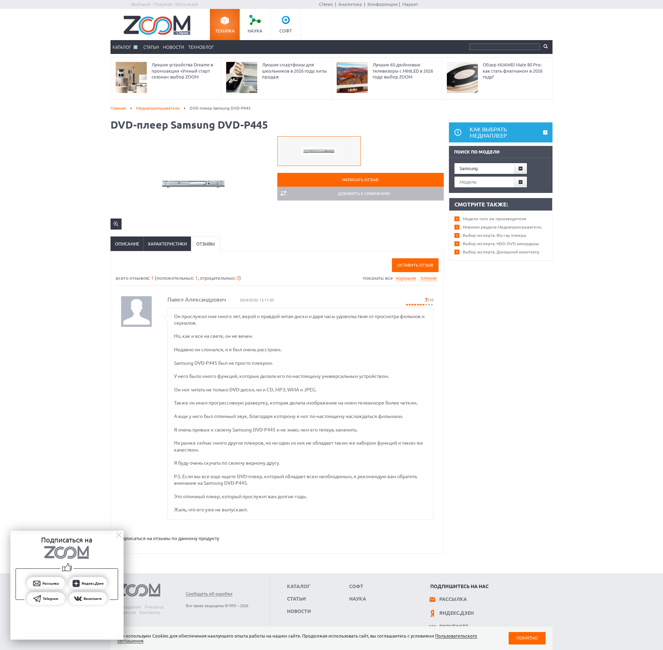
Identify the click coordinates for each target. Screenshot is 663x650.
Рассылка (453, 599)
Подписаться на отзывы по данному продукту (168, 538)
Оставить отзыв (415, 265)
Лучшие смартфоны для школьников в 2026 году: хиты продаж (294, 70)
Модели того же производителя (494, 218)
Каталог (122, 47)
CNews (326, 4)
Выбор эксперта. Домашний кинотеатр (501, 252)
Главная (118, 108)
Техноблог (201, 47)
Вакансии (126, 612)
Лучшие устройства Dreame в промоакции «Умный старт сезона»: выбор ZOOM (182, 70)
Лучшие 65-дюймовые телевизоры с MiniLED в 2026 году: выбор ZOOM (403, 70)
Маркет (410, 4)
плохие (429, 278)
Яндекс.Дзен (456, 613)
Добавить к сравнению (364, 193)
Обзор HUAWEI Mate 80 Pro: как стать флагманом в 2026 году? (512, 70)
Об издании (128, 606)
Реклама (154, 606)
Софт (285, 30)
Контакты (150, 612)
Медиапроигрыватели (158, 108)
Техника (225, 30)
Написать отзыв (360, 179)
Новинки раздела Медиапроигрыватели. (502, 227)
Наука (255, 30)
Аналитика (350, 4)
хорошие (406, 278)
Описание (127, 243)
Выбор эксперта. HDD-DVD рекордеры (501, 243)
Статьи (151, 47)
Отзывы (205, 243)
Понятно (527, 638)
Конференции (382, 4)
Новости (173, 47)
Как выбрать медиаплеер (488, 132)
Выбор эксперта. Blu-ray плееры (494, 235)
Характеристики (167, 243)
